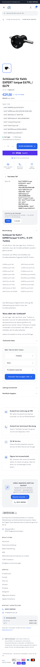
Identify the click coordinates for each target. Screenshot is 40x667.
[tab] (7, 68)
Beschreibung (20, 230)
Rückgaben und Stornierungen (11, 563)
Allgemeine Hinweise (8, 595)
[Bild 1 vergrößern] (20, 42)
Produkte (5, 588)
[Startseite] (3, 19)
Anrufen (17, 221)
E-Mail (8, 221)
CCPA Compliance (7, 559)
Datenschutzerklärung (9, 545)
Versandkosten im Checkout (12, 139)
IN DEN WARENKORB (26, 146)
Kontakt (4, 577)
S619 (13, 133)
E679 (14, 107)
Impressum (5, 541)
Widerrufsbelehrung (8, 549)
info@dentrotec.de (11, 613)
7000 (13, 115)
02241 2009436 (33, 2)
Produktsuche (6, 574)
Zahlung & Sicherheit (20, 388)
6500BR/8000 (16, 118)
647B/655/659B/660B (18, 111)
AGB (3, 552)
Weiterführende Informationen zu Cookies (15, 556)
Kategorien (5, 592)
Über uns (5, 581)
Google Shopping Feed (13, 19)
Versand (4, 584)
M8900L (15, 129)
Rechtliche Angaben (20, 393)
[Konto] (30, 7)
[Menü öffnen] (4, 7)
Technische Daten (20, 341)
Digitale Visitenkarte (8, 599)
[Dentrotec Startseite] (9, 7)
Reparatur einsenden (19, 497)
